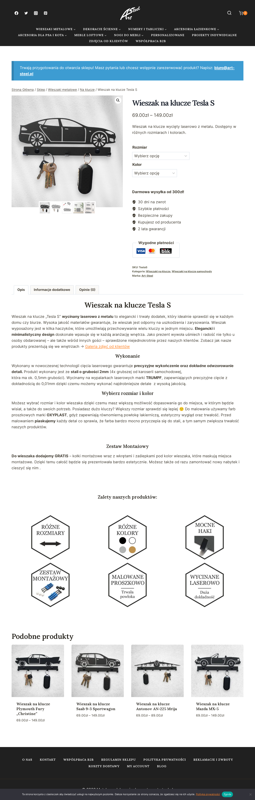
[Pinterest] (45, 13)
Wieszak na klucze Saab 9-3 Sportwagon (95, 706)
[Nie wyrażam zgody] (250, 794)
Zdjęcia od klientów (108, 41)
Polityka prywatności (164, 759)
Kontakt (48, 759)
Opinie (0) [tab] (87, 290)
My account (138, 766)
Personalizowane (167, 35)
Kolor (137, 164)
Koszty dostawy (103, 766)
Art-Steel (147, 275)
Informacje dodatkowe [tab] (52, 290)
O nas (27, 759)
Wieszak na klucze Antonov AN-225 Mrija (156, 706)
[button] (118, 100)
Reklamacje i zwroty (213, 759)
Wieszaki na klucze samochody (192, 271)
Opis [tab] (21, 290)
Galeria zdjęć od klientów (107, 346)
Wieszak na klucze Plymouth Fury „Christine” (33, 709)
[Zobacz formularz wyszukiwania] (229, 13)
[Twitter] (26, 13)
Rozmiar (139, 147)
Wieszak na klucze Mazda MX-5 (213, 706)
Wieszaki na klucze (158, 271)
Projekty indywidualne (214, 35)
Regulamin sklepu (118, 759)
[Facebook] (16, 13)
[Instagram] (36, 13)
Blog (162, 766)
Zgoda (227, 794)
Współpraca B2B (151, 41)
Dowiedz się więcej (93, 726)
